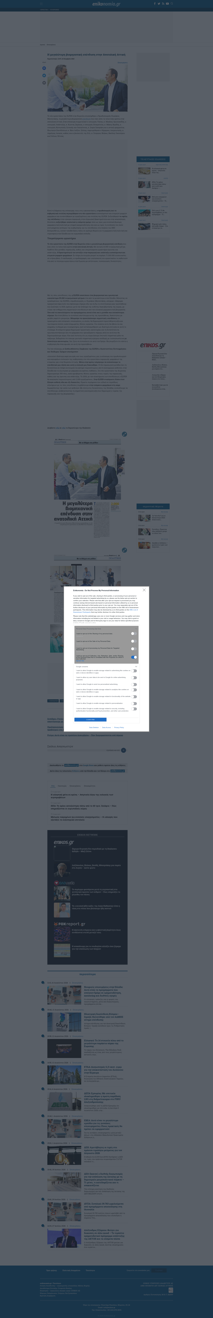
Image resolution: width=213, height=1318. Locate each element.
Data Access (106, 727)
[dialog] (106, 659)
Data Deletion (94, 727)
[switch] (134, 633)
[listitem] (106, 629)
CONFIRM (90, 719)
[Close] (145, 591)
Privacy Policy (119, 727)
